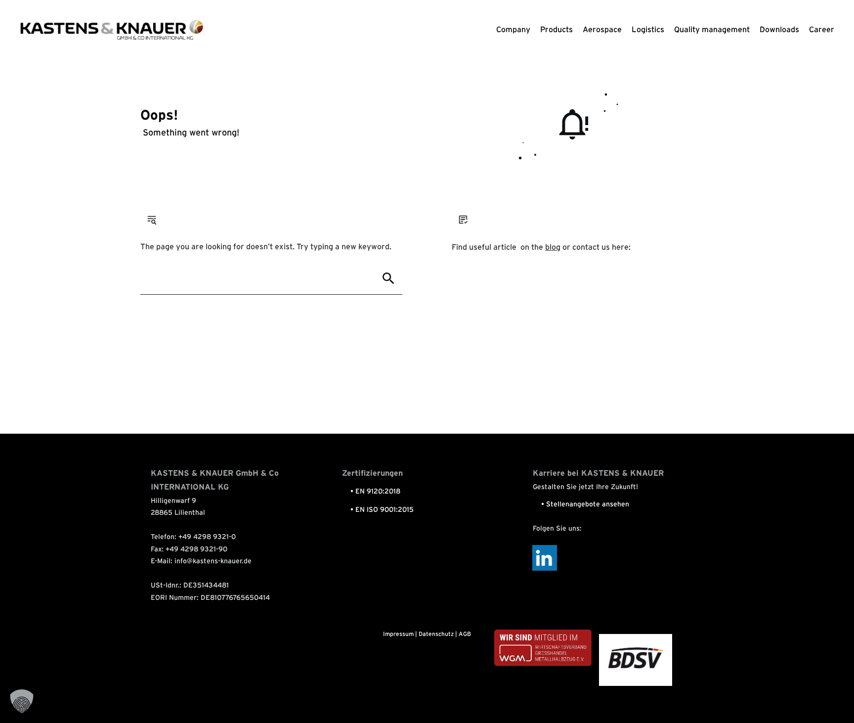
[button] (21, 701)
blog (552, 247)
